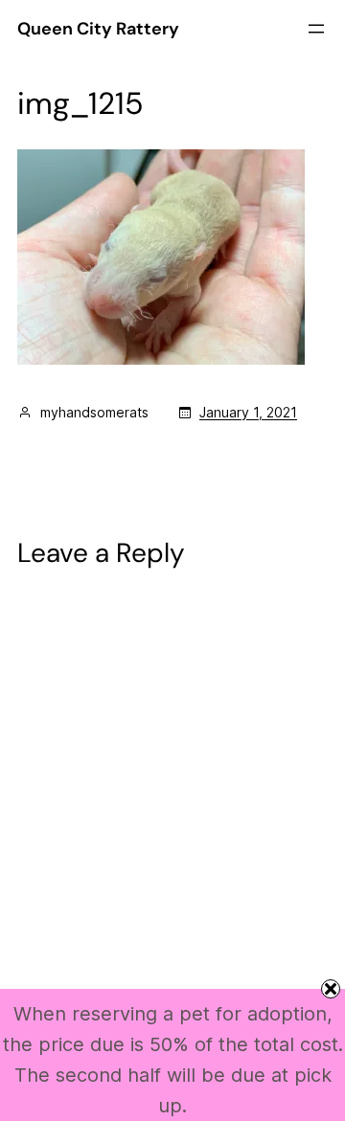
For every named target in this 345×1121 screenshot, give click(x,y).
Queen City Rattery (98, 28)
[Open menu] (316, 28)
